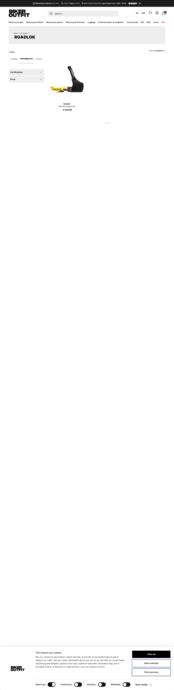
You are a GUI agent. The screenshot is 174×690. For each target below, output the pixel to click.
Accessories (132, 22)
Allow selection (151, 663)
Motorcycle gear (16, 22)
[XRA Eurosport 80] (67, 79)
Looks (156, 22)
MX (142, 22)
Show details (141, 684)
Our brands (24, 33)
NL (133, 13)
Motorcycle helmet (35, 22)
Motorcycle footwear (75, 22)
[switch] (78, 684)
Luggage (91, 22)
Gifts (148, 22)
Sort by (152, 51)
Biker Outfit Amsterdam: (105, 3)
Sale (163, 22)
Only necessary (151, 672)
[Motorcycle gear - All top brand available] (19, 16)
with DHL (47, 3)
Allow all (151, 654)
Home (16, 33)
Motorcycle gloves (54, 22)
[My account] (157, 14)
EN (137, 13)
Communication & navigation (111, 22)
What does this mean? (26, 63)
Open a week (72, 3)
